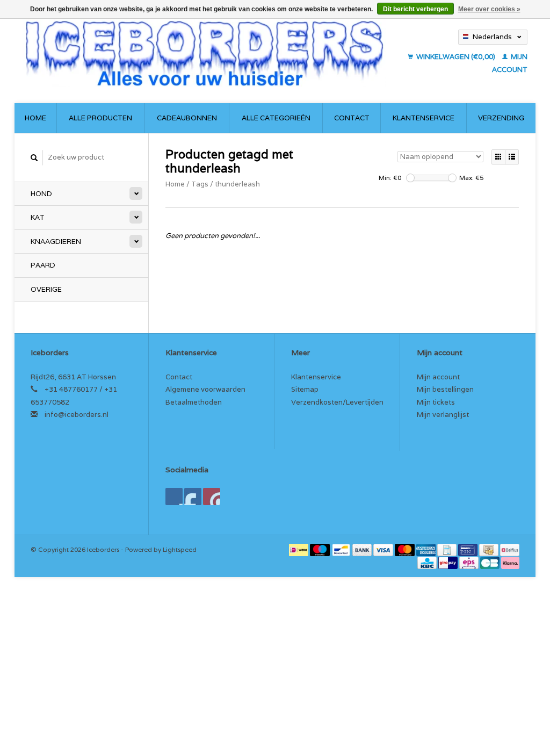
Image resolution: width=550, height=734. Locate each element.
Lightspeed (180, 549)
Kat (38, 217)
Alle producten (100, 118)
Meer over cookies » (489, 9)
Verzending (501, 118)
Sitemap (305, 389)
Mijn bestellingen (445, 389)
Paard (43, 265)
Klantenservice (423, 118)
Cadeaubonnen (187, 118)
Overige (46, 289)
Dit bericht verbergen (415, 9)
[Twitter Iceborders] (192, 496)
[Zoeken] (34, 157)
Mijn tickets (436, 402)
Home (35, 118)
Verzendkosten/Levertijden (337, 402)
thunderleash (237, 184)
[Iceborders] (204, 53)
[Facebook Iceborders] (174, 496)
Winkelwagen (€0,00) (456, 56)
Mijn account (438, 377)
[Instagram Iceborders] (211, 496)
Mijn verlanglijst (443, 414)
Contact (352, 118)
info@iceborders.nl (76, 414)
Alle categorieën (276, 118)
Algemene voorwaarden (205, 389)
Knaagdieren (56, 241)
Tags (199, 184)
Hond (41, 193)
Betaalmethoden (193, 402)
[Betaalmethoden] (299, 549)
